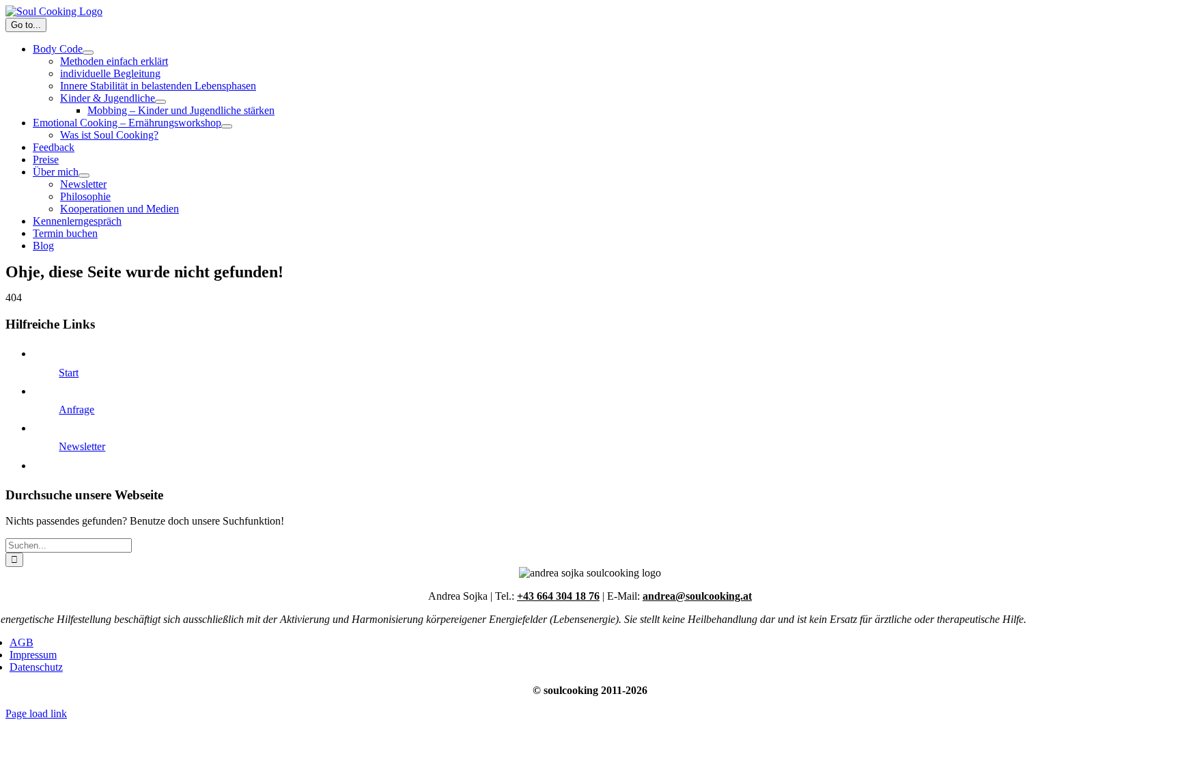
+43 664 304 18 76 (558, 596)
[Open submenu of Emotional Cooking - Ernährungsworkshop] (226, 126)
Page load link (36, 713)
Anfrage (76, 409)
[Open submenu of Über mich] (84, 176)
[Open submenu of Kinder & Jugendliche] (160, 102)
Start (69, 372)
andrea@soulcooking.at (697, 596)
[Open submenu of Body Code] (88, 53)
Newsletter (82, 446)
